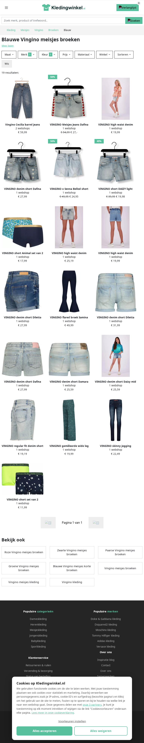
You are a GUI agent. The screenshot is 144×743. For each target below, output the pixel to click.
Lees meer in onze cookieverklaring (53, 712)
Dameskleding (38, 619)
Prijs (65, 54)
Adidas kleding (105, 641)
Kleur (46, 54)
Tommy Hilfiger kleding (105, 635)
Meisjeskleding (38, 630)
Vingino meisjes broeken (120, 568)
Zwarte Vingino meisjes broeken (72, 552)
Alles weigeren (100, 731)
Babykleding (38, 641)
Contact (105, 665)
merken (112, 611)
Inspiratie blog (105, 660)
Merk (26, 54)
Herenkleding (38, 624)
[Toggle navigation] (6, 7)
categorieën (45, 611)
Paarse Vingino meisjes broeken (120, 552)
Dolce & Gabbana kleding (106, 619)
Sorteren (123, 54)
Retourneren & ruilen (38, 665)
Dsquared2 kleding (106, 624)
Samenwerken (105, 676)
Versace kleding (106, 646)
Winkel (103, 54)
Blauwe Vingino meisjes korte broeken (72, 568)
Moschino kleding (106, 630)
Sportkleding (38, 646)
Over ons (105, 671)
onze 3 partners (92, 704)
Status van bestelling (38, 676)
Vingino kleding (72, 582)
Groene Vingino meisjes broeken (24, 568)
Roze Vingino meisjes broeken (23, 552)
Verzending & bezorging (38, 671)
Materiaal (84, 54)
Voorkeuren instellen (72, 721)
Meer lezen (8, 45)
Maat (8, 54)
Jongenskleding (38, 635)
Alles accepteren (44, 731)
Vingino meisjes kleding (23, 582)
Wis (7, 63)
